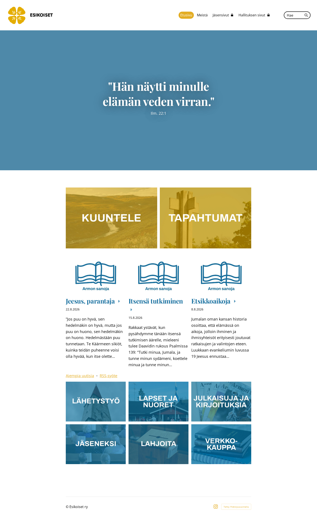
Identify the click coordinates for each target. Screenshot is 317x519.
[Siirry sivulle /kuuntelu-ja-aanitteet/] (111, 217)
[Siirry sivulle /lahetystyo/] (96, 401)
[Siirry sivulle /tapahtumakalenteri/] (205, 217)
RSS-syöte (108, 375)
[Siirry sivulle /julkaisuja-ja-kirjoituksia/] (221, 401)
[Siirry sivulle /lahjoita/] (158, 444)
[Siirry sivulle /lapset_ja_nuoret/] (158, 401)
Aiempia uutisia (80, 375)
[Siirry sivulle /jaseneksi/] (96, 444)
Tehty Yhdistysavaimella (236, 506)
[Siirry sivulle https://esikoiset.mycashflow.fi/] (221, 444)
